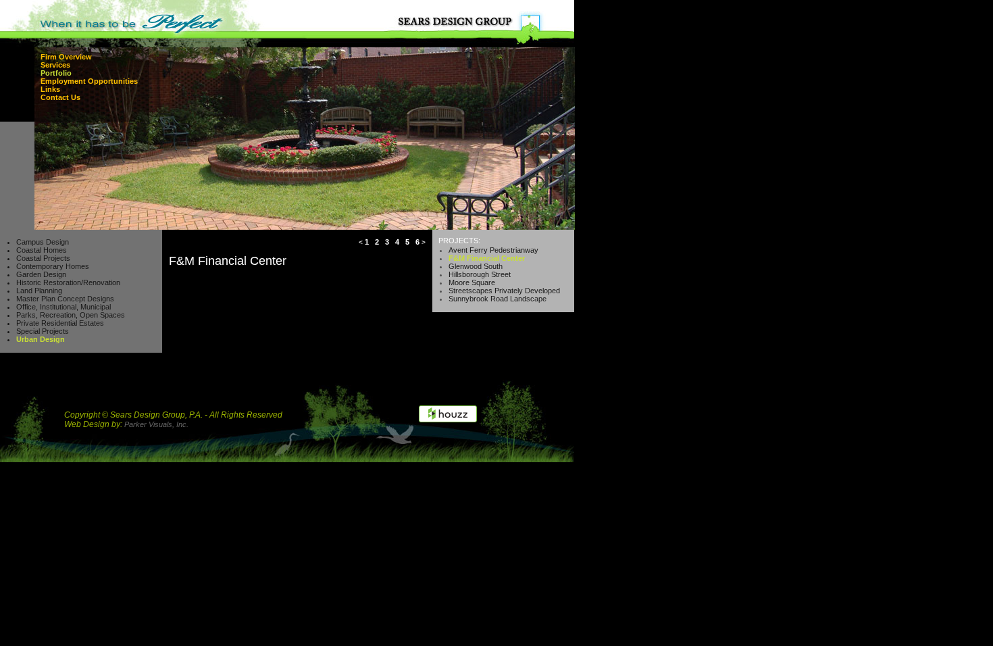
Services (55, 65)
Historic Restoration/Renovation (68, 282)
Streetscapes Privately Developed (504, 291)
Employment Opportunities (89, 81)
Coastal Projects (43, 258)
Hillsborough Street (480, 274)
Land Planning (39, 291)
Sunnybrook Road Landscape (497, 299)
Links (50, 89)
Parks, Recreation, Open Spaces (70, 315)
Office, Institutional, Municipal (63, 307)
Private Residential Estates (60, 323)
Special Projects (42, 331)
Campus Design (42, 242)
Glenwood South (476, 266)
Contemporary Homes (52, 266)
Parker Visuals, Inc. (156, 424)
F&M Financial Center (487, 258)
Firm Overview (66, 57)
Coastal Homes (41, 250)
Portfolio (56, 73)
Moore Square (472, 282)
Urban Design (40, 339)
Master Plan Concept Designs (65, 299)
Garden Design (41, 274)
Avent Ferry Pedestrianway (493, 250)
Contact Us (60, 97)
